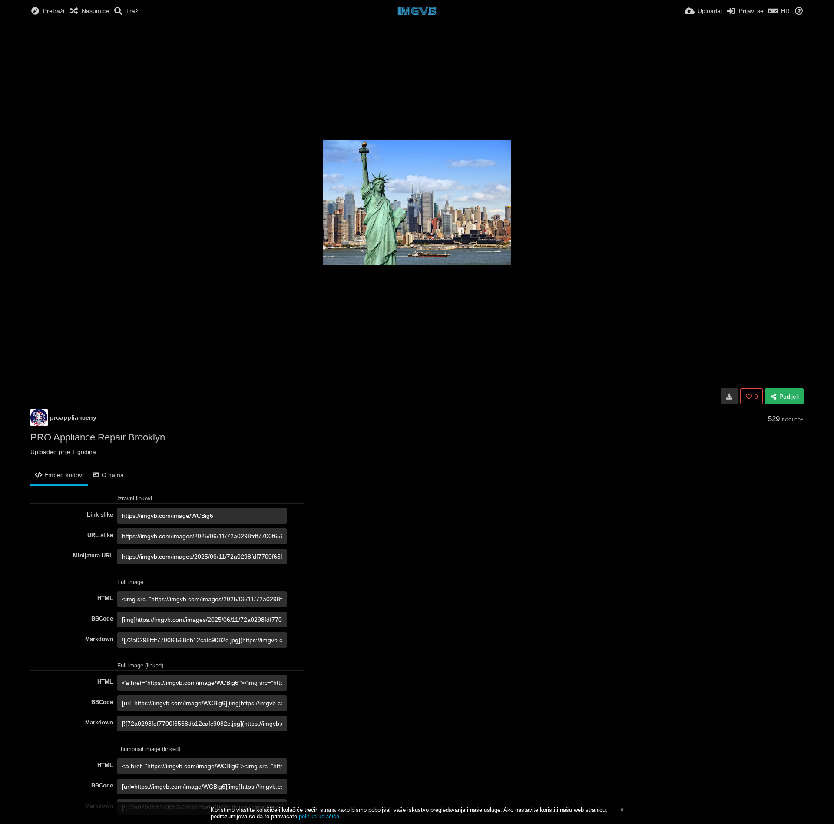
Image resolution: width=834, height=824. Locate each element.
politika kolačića (319, 816)
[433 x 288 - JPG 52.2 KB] (729, 396)
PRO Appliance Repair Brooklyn (97, 437)
